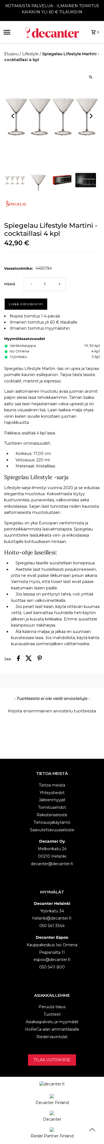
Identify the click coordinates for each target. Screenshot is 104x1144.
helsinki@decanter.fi (52, 918)
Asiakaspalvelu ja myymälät (52, 1021)
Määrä (9, 284)
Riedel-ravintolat (52, 1036)
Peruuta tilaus (52, 1006)
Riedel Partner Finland (52, 1135)
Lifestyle (30, 53)
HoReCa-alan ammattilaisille (52, 1029)
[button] (52, 710)
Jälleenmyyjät (52, 799)
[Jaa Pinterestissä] (39, 659)
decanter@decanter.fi (52, 863)
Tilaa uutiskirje (52, 1059)
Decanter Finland (52, 1102)
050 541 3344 (52, 925)
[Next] (91, 116)
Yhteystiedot (52, 792)
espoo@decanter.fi (52, 959)
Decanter (52, 1119)
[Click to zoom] (91, 77)
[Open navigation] (12, 32)
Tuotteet (52, 1014)
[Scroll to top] (92, 1129)
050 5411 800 (52, 967)
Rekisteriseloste (52, 814)
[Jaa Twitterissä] (29, 659)
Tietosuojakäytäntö (52, 822)
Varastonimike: (18, 268)
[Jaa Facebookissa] (18, 659)
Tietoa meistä (52, 785)
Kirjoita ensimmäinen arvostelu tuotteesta (52, 711)
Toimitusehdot (52, 807)
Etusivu (11, 53)
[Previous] (13, 116)
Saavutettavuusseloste (52, 829)
